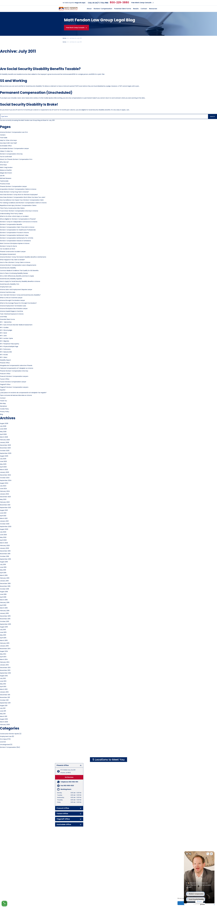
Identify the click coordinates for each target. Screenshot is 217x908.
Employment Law (6, 287)
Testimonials (4, 181)
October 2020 (4, 524)
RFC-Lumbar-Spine (6, 338)
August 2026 (4, 423)
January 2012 (4, 692)
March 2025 (4, 470)
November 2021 (5, 505)
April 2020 (3, 540)
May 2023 (3, 499)
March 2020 (4, 543)
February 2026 (5, 440)
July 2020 (3, 532)
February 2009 (5, 725)
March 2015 (4, 640)
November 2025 (5, 448)
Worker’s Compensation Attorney (11, 154)
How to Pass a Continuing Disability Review (14, 273)
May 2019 (3, 570)
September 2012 (5, 673)
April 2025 (3, 467)
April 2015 (3, 638)
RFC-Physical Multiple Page (9, 346)
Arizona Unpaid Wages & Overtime (11, 311)
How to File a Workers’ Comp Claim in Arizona (15, 262)
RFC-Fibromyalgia (6, 330)
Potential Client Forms (122, 9)
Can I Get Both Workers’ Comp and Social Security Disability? (20, 295)
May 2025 (3, 464)
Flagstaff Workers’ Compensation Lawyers (14, 387)
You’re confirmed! (6, 157)
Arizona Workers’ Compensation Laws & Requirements (18, 265)
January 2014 (4, 665)
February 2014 (4, 662)
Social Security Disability (8, 268)
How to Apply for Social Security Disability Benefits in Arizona (20, 281)
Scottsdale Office (6, 146)
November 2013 (5, 670)
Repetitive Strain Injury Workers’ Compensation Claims (18, 205)
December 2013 (5, 668)
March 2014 (4, 659)
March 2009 (4, 722)
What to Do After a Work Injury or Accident (14, 216)
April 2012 (3, 687)
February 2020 (5, 545)
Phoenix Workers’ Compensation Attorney (14, 371)
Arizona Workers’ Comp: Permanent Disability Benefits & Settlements (23, 257)
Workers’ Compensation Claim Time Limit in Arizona (17, 227)
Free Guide (3, 138)
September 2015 (5, 624)
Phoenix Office (5, 363)
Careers (2, 135)
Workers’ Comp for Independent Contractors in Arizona (18, 222)
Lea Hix (2, 176)
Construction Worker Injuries (9, 734)
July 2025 (3, 459)
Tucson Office (4, 379)
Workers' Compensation (8, 747)
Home (64, 38)
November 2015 (5, 619)
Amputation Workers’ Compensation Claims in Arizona (18, 189)
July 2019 (3, 564)
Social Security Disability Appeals (11, 279)
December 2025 (5, 445)
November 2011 (5, 697)
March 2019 (3, 575)
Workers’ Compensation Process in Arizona (14, 233)
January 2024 (4, 494)
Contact (144, 9)
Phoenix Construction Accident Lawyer (13, 252)
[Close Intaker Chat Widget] (211, 853)
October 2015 (4, 621)
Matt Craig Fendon (6, 167)
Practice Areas (5, 184)
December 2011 (5, 695)
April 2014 (3, 657)
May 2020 (3, 537)
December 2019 (5, 551)
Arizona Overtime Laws (7, 292)
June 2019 (3, 567)
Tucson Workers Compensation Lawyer (13, 382)
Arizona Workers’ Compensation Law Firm (14, 132)
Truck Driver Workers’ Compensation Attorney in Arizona (19, 211)
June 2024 (3, 489)
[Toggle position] (207, 853)
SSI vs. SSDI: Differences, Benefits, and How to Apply (17, 276)
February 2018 (4, 602)
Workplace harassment (8, 254)
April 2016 (3, 605)
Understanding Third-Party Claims (11, 214)
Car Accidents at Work (7, 249)
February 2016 (4, 611)
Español (2, 390)
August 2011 (3, 706)
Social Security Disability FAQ (9, 284)
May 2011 (3, 714)
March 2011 (3, 716)
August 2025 (4, 456)
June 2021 (3, 513)
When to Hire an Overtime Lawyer (11, 298)
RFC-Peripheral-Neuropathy (9, 344)
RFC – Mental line (5, 322)
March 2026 (4, 437)
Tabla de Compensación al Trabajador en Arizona (16, 368)
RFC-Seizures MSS (6, 352)
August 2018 (4, 592)
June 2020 (3, 535)
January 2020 (4, 548)
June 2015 (3, 632)
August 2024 (4, 483)
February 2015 (4, 643)
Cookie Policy (4, 409)
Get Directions (69, 777)
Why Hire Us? (4, 162)
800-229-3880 (119, 2)
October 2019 (4, 556)
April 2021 (3, 516)
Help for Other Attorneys (8, 140)
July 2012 (3, 678)
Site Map (3, 403)
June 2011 (3, 711)
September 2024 (5, 480)
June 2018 (3, 594)
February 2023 (5, 502)
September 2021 (5, 508)
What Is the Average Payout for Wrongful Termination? (18, 303)
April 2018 (3, 597)
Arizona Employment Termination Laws (13, 306)
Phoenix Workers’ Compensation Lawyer (13, 186)
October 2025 (4, 451)
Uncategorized (5, 745)
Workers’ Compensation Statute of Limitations (15, 241)
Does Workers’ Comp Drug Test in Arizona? (14, 192)
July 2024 (3, 486)
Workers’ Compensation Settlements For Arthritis (16, 238)
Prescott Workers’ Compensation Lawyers (14, 376)
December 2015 (5, 616)
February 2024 (5, 491)
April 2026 (3, 434)
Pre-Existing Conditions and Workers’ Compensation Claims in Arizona (23, 203)
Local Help (3, 317)
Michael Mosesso (5, 178)
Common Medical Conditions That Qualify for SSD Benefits (19, 271)
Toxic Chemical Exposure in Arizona (11, 314)
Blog (1, 414)
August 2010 (4, 719)
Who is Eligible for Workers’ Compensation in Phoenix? (18, 219)
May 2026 (3, 432)
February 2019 (4, 578)
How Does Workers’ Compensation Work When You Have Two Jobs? (22, 197)
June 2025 (3, 461)
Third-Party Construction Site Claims (12, 208)
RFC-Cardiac (4, 327)
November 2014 (5, 649)
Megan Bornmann (6, 173)
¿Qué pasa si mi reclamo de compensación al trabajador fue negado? (23, 393)
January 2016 (4, 613)
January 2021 (4, 521)
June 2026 (3, 429)
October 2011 (4, 700)
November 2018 (5, 586)
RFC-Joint (3, 336)
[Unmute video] (187, 853)
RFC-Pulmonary (5, 349)
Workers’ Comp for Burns (8, 246)
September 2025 (5, 453)
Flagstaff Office (5, 384)
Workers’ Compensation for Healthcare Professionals (18, 230)
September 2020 (5, 526)
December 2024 (5, 475)
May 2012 (3, 684)
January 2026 (4, 442)
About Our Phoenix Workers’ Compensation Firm (16, 159)
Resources (153, 9)
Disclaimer (3, 406)
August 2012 (4, 676)
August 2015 (4, 627)
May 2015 (3, 635)
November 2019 (5, 554)
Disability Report (5, 360)
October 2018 (4, 589)
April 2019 (3, 573)
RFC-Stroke (4, 355)
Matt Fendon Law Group (29, 120)
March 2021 (3, 518)
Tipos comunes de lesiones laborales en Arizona (16, 395)
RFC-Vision (3, 357)
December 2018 (5, 583)
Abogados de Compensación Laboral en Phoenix (16, 365)
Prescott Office (5, 374)
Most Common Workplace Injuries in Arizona (14, 243)
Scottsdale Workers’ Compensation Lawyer (14, 148)
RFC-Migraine (4, 341)
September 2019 (5, 559)
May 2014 (3, 654)
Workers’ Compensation (103, 9)
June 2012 (3, 681)
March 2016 (4, 608)
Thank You (3, 401)
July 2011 (2, 708)
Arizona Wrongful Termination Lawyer (12, 300)
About (89, 9)
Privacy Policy (4, 412)
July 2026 (3, 426)
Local (1, 742)
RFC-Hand (3, 333)
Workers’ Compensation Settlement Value (14, 235)
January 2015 (4, 646)
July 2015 (3, 630)
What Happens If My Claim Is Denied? (12, 260)
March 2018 (4, 600)
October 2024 (4, 478)
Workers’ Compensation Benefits (11, 224)
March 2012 (3, 689)
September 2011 (5, 703)
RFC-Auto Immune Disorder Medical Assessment (16, 325)
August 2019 (4, 562)
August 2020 (4, 529)
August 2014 (4, 651)
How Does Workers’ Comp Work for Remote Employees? (19, 195)
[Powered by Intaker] (202, 904)
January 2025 (4, 472)
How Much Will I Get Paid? (8, 143)
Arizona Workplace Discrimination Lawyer (14, 308)
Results (136, 9)
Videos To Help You (6, 151)
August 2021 (4, 510)
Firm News (3, 739)
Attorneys (3, 165)
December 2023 (5, 497)
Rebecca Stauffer (6, 170)
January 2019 (4, 581)
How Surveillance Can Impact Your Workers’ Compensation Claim (22, 200)
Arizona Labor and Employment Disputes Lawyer (16, 289)
